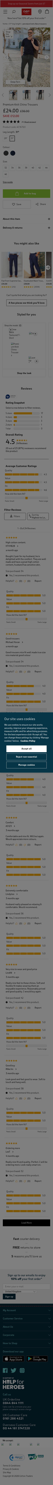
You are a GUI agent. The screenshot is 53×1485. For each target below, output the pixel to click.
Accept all (26, 748)
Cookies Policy (27, 741)
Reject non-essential (26, 757)
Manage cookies (26, 765)
